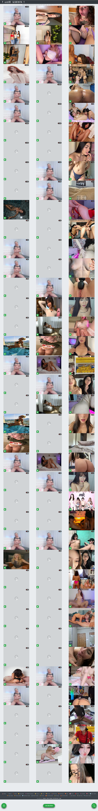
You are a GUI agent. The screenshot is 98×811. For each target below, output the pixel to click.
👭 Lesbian (82, 793)
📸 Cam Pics (80, 795)
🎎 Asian (4, 793)
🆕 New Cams (93, 793)
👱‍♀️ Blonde (48, 793)
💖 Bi (87, 793)
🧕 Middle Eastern (29, 793)
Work (48, 798)
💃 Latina (15, 793)
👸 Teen (42, 793)
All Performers (55, 798)
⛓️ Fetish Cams (34, 795)
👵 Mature (37, 793)
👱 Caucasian (21, 793)
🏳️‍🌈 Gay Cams (10, 795)
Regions (44, 798)
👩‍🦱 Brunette (54, 793)
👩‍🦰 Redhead (61, 793)
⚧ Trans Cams (17, 795)
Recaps (51, 798)
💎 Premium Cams (26, 795)
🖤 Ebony (9, 793)
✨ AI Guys (56, 795)
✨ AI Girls (42, 795)
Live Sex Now (49, 805)
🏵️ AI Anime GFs (49, 795)
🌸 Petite (72, 793)
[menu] (3, 805)
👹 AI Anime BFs (64, 795)
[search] (94, 805)
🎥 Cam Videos (72, 795)
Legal (60, 798)
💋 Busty (77, 793)
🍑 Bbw (66, 793)
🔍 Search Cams (87, 795)
